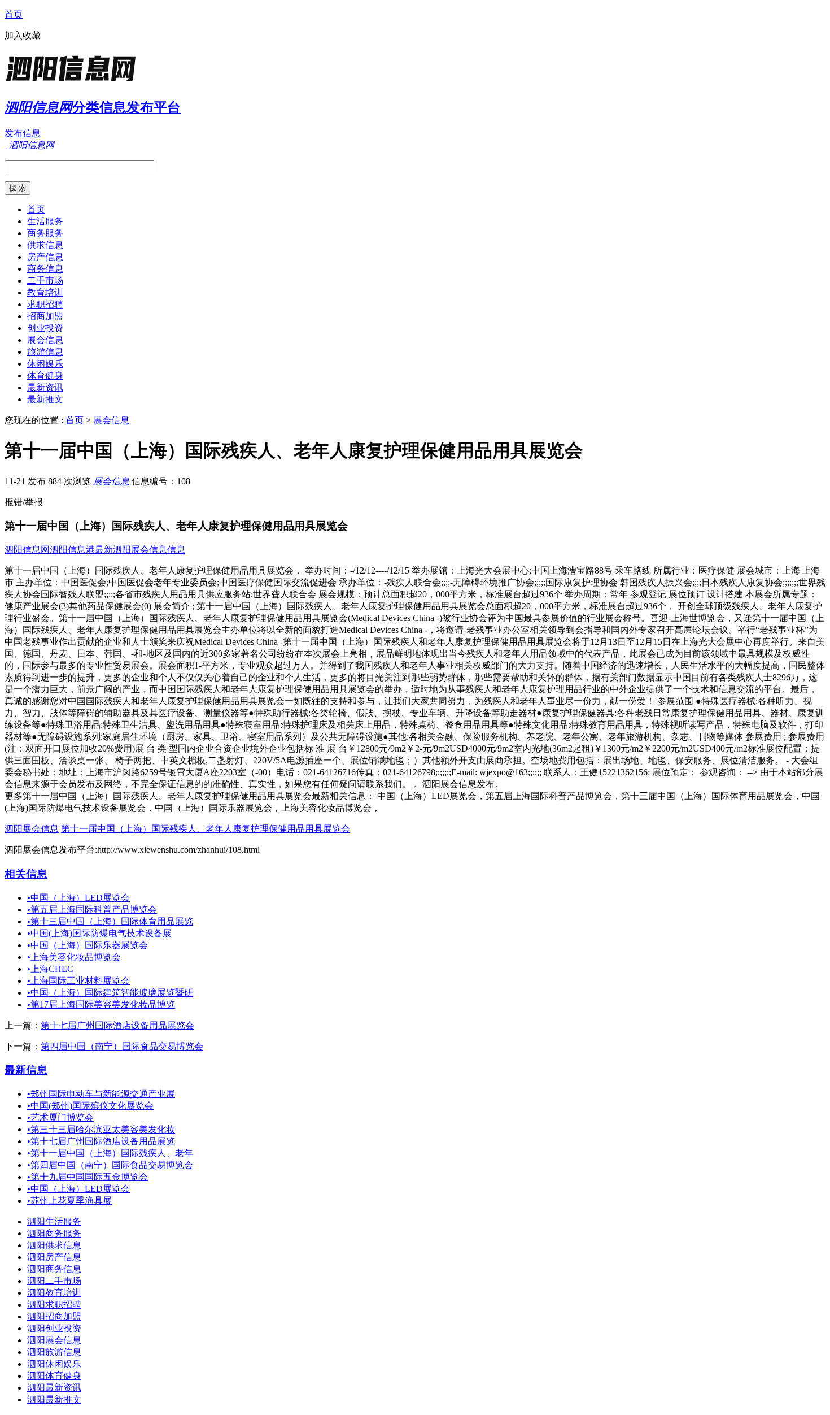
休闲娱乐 (45, 363)
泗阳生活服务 (54, 1221)
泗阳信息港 (72, 549)
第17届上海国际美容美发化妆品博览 (101, 1004)
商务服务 (45, 233)
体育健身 (45, 375)
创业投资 (45, 328)
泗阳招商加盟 (54, 1316)
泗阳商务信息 (54, 1269)
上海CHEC (50, 969)
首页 (14, 14)
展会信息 (45, 340)
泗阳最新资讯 (54, 1387)
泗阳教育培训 (54, 1292)
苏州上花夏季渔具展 (69, 1200)
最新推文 (45, 399)
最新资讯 (45, 387)
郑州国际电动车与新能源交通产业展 (101, 1094)
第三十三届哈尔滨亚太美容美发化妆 (101, 1129)
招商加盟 (45, 316)
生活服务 (45, 221)
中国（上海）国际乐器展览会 (87, 945)
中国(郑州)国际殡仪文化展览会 (90, 1105)
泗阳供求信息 (54, 1245)
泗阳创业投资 (54, 1328)
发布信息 (23, 133)
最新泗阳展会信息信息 (140, 549)
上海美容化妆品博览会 (74, 957)
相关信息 (26, 874)
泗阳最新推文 (54, 1399)
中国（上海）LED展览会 (78, 897)
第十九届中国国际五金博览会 (87, 1177)
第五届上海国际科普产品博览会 (92, 909)
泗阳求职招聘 (54, 1304)
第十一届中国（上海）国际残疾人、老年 (110, 1153)
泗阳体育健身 (54, 1376)
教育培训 (45, 292)
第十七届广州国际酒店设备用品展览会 (117, 1025)
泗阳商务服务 (54, 1233)
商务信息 (45, 269)
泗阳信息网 (27, 549)
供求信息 (45, 245)
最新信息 (26, 1070)
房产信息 (45, 257)
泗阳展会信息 (32, 829)
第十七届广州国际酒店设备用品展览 (101, 1141)
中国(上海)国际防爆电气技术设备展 (99, 933)
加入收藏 (23, 35)
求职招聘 (45, 304)
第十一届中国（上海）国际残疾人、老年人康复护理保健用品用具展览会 (205, 829)
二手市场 (45, 280)
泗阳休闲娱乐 (54, 1364)
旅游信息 (45, 352)
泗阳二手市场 (54, 1281)
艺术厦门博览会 (60, 1117)
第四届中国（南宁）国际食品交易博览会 (122, 1046)
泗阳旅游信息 (54, 1352)
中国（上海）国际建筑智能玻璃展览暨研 (110, 992)
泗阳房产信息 (54, 1257)
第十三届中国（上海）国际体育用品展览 (110, 921)
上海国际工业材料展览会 (78, 981)
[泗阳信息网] (75, 81)
